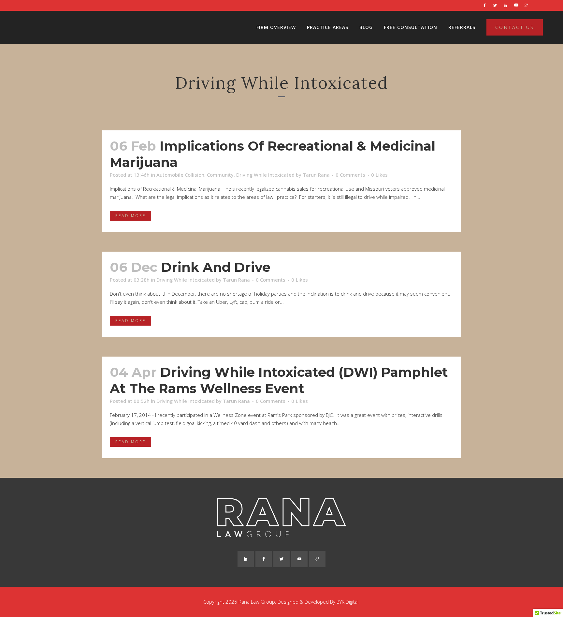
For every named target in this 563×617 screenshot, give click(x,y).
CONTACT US (514, 27)
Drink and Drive (215, 267)
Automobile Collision (180, 174)
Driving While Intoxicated (265, 174)
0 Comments (350, 174)
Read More (130, 215)
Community (220, 174)
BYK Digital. (348, 601)
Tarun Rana (316, 174)
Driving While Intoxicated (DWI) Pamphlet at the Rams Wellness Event (279, 380)
